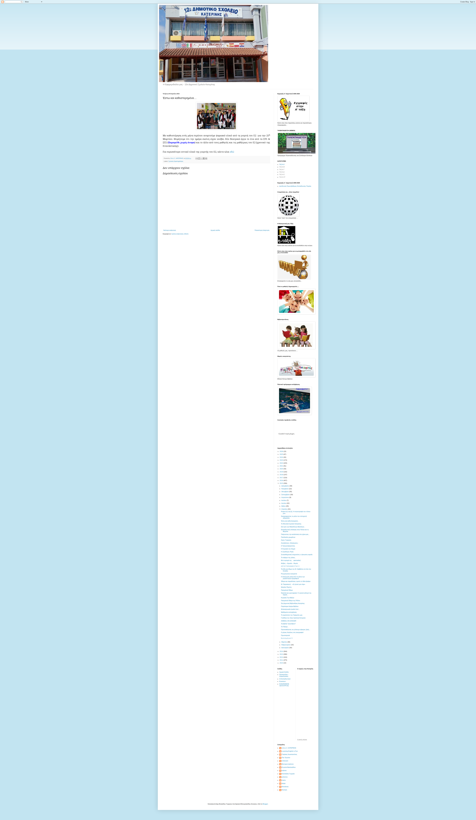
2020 (281, 469)
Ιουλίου (284, 500)
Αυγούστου (285, 497)
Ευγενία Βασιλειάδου (289, 767)
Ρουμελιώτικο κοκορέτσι (289, 574)
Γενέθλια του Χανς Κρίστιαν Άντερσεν (293, 618)
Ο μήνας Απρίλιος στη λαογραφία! (292, 632)
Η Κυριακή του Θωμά (288, 549)
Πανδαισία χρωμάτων (288, 537)
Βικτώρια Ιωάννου (288, 764)
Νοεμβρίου (285, 489)
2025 (281, 454)
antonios (285, 777)
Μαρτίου (284, 642)
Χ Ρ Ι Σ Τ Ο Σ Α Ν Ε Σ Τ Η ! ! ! (290, 566)
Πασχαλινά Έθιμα (287, 590)
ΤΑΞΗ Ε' (282, 174)
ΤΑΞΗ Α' (282, 164)
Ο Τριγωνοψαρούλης (288, 546)
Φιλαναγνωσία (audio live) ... (290, 609)
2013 (281, 654)
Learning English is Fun (290, 751)
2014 (281, 651)
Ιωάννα (284, 770)
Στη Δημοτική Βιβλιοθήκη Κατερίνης (293, 603)
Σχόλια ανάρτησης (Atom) (179, 234)
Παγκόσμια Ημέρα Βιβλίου (289, 606)
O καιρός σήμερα (302, 739)
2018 (281, 475)
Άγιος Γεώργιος (286, 540)
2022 (281, 463)
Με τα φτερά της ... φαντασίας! (291, 560)
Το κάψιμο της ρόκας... (288, 557)
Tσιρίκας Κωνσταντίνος (289, 754)
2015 (281, 483)
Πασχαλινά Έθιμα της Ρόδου (290, 600)
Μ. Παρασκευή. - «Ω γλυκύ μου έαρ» (293, 584)
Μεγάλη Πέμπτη (286, 587)
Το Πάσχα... (285, 627)
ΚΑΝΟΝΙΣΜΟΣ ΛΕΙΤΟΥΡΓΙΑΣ (284, 685)
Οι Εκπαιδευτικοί (284, 679)
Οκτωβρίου (285, 491)
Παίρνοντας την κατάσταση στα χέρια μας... (295, 534)
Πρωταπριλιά (285, 635)
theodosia (285, 787)
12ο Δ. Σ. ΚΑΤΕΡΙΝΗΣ (289, 748)
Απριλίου (284, 509)
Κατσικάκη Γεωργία (288, 774)
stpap (283, 783)
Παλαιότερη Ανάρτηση (262, 230)
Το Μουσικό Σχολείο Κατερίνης (291, 524)
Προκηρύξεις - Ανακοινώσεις (284, 675)
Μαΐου (283, 506)
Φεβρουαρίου (286, 645)
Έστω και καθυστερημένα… (290, 521)
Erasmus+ (282, 681)
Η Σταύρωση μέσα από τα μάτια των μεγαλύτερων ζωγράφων (293, 577)
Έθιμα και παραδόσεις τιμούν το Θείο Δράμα (295, 581)
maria (284, 780)
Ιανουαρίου (285, 648)
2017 (281, 477)
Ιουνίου (284, 503)
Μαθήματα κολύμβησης (289, 612)
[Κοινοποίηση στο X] (201, 158)
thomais (284, 790)
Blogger (265, 804)
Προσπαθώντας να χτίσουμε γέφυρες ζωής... (295, 629)
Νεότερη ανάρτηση (169, 230)
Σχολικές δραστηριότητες (175, 161)
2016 (281, 480)
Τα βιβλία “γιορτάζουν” (288, 624)
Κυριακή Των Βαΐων (287, 598)
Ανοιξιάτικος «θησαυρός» (289, 543)
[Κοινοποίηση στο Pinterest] (206, 158)
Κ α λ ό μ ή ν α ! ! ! (287, 638)
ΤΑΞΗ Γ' (282, 169)
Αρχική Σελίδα (284, 672)
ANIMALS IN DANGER (288, 621)
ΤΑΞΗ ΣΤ (282, 177)
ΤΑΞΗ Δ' (282, 172)
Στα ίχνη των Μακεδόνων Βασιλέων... (293, 527)
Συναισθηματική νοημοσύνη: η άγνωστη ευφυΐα (296, 554)
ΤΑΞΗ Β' (282, 167)
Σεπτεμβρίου (285, 494)
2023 (281, 460)
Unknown (285, 761)
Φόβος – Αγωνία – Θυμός (289, 563)
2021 (281, 466)
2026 (281, 451)
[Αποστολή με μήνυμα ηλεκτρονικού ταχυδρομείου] (196, 158)
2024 (281, 457)
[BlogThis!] (199, 158)
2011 (281, 660)
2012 (281, 657)
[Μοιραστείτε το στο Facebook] (204, 158)
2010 (281, 663)
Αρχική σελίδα (215, 230)
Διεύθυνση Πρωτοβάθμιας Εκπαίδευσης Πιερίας (295, 186)
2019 (281, 472)
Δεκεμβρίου (285, 486)
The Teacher (286, 758)
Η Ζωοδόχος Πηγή (287, 552)
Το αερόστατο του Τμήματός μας (291, 615)
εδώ (232, 151)
